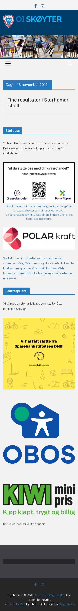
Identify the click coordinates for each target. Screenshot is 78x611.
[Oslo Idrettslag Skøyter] (39, 37)
